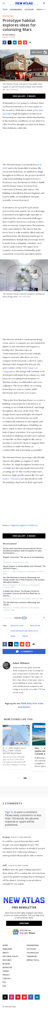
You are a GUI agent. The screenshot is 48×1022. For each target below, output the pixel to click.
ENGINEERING (16, 9)
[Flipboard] (25, 42)
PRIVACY (6, 975)
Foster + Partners (11, 478)
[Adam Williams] (6, 665)
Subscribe (24, 923)
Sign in (9, 812)
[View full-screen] (45, 52)
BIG (37, 475)
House (25, 636)
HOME (5, 945)
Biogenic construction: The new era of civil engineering (23, 557)
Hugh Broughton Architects (24, 525)
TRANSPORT (41, 9)
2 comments (26, 651)
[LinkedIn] (15, 42)
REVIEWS (6, 963)
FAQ (4, 986)
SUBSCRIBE (7, 949)
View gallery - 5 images (24, 96)
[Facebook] (4, 42)
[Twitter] (10, 42)
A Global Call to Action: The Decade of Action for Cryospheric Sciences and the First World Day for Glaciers (21, 593)
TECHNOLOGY (33, 952)
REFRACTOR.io (33, 960)
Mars (13, 636)
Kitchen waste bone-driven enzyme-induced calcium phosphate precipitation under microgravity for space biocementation (22, 550)
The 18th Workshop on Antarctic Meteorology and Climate (21, 604)
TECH (5, 9)
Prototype (35, 626)
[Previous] (6, 748)
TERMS (6, 971)
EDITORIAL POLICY (10, 956)
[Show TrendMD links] (44, 618)
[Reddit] (20, 42)
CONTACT (7, 978)
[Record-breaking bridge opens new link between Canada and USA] (24, 734)
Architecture (8, 16)
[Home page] (24, 4)
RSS (4, 982)
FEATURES (7, 960)
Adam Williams (21, 663)
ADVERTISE (7, 967)
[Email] (30, 42)
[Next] (41, 748)
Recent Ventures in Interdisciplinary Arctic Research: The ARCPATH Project (24, 567)
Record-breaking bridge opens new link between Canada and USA (23, 751)
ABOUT (6, 952)
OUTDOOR (29, 9)
